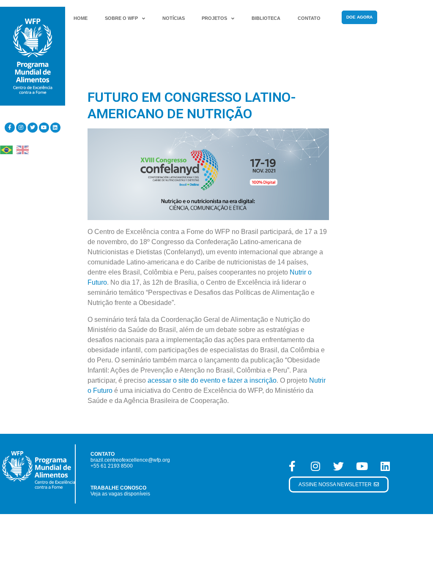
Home (81, 18)
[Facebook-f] (10, 127)
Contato (309, 18)
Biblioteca (266, 18)
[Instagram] (21, 127)
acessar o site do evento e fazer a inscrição (212, 380)
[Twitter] (32, 127)
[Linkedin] (55, 127)
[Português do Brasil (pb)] (6, 149)
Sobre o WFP (121, 18)
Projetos (214, 18)
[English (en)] (22, 149)
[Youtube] (44, 127)
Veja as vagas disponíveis (120, 494)
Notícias (173, 18)
